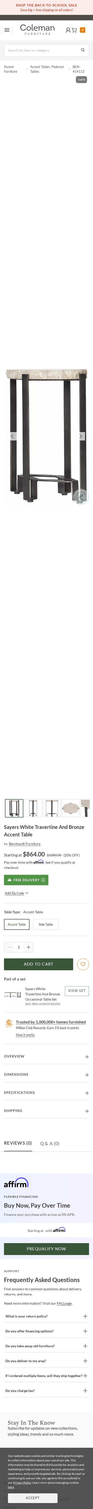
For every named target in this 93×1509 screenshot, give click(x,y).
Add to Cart (39, 964)
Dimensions (16, 1074)
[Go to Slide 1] (14, 808)
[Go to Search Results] (83, 50)
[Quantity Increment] (28, 947)
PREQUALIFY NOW (46, 1249)
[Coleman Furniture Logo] (37, 30)
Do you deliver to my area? (25, 1361)
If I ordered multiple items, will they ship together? (44, 1376)
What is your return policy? (26, 1316)
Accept (33, 1498)
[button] (68, 30)
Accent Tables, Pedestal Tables (47, 69)
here (11, 1487)
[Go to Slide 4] (71, 808)
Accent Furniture (10, 69)
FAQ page (64, 1303)
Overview (14, 1056)
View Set (77, 991)
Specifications (19, 1093)
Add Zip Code (14, 893)
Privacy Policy (22, 1482)
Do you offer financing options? (29, 1331)
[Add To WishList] (83, 964)
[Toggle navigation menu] (7, 30)
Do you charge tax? (20, 1390)
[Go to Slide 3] (52, 808)
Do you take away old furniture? (30, 1346)
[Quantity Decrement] (9, 947)
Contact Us (66, 15)
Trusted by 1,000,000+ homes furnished (51, 1021)
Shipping (13, 1111)
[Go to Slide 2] (33, 808)
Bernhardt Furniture (24, 844)
